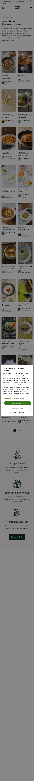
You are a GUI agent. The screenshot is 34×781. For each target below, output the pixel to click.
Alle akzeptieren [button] (18, 403)
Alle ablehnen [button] (17, 408)
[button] (17, 399)
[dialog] (17, 390)
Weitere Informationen (10, 396)
